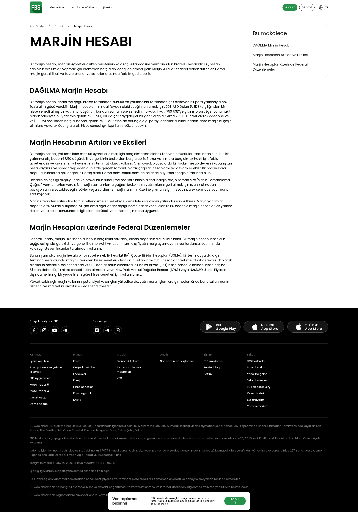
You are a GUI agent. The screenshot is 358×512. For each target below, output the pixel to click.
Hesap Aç (290, 7)
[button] (287, 33)
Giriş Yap (307, 7)
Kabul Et (234, 501)
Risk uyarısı (37, 479)
